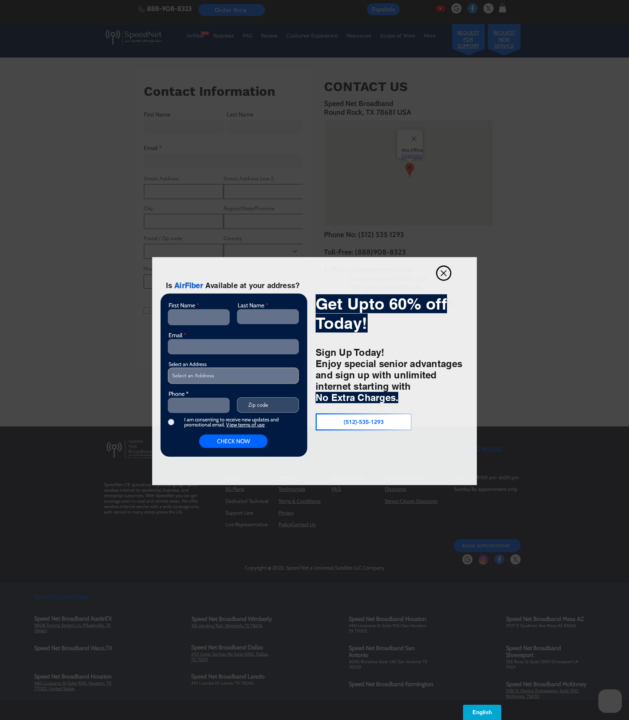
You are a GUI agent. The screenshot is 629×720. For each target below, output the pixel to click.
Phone (177, 394)
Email (175, 335)
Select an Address (188, 364)
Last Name (251, 305)
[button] (443, 273)
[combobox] (233, 375)
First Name (182, 305)
